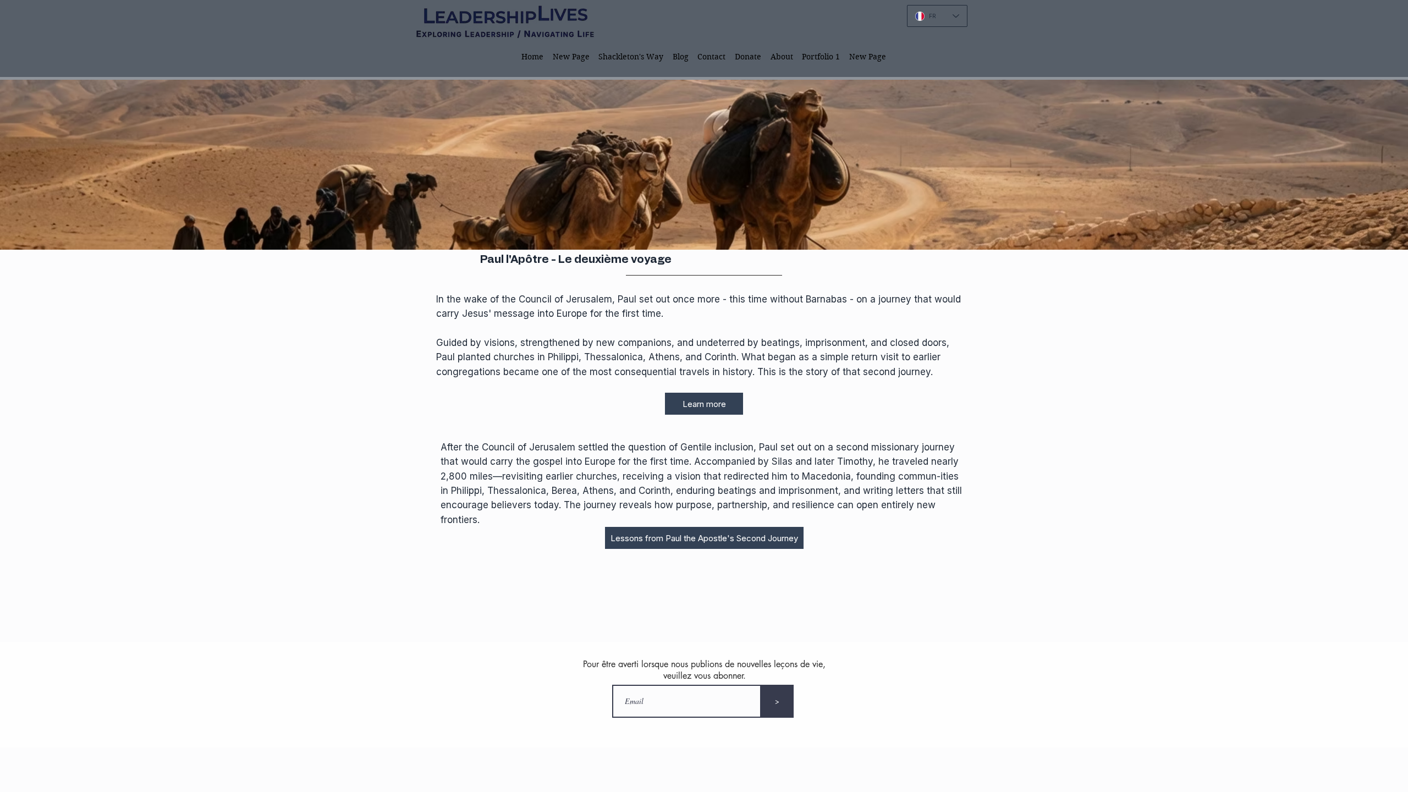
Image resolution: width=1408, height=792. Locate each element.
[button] (631, 56)
